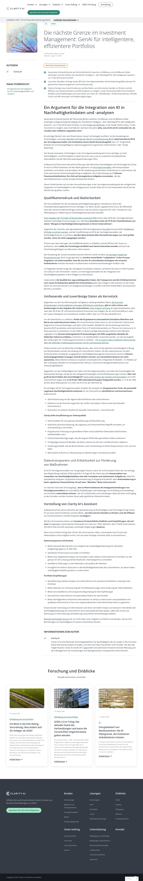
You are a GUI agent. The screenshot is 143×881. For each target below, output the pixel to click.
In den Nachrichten (70, 845)
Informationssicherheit (97, 855)
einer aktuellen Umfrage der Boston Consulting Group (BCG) (87, 139)
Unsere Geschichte (70, 836)
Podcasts (119, 805)
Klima (91, 805)
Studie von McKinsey (96, 125)
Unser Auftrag (71, 4)
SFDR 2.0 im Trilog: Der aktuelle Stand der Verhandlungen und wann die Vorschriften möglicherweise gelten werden (70, 728)
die (71, 229)
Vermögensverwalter (102, 167)
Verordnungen (94, 800)
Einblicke (56, 4)
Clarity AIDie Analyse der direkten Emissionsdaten (105, 377)
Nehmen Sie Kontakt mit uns (56, 619)
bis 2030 (106, 229)
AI (46, 24)
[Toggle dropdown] (36, 5)
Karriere (66, 850)
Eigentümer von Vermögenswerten (70, 806)
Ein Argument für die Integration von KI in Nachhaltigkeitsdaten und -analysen (20, 91)
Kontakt (120, 829)
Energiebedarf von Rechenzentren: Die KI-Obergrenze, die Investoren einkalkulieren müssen (114, 732)
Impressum (93, 859)
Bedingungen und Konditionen (100, 841)
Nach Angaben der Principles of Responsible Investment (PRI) (70, 218)
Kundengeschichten (122, 819)
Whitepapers (120, 809)
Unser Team (68, 841)
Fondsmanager (69, 800)
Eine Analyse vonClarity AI (101, 308)
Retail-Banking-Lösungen (98, 819)
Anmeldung (105, 4)
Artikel (53, 24)
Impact (92, 814)
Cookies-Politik (95, 850)
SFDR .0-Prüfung (89, 4)
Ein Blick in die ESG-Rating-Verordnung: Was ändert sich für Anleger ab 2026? (26, 727)
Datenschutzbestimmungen (99, 845)
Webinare (119, 814)
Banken (66, 817)
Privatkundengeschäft (71, 822)
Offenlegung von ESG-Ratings (99, 836)
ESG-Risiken (93, 809)
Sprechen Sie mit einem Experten (44, 12)
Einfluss (74, 122)
